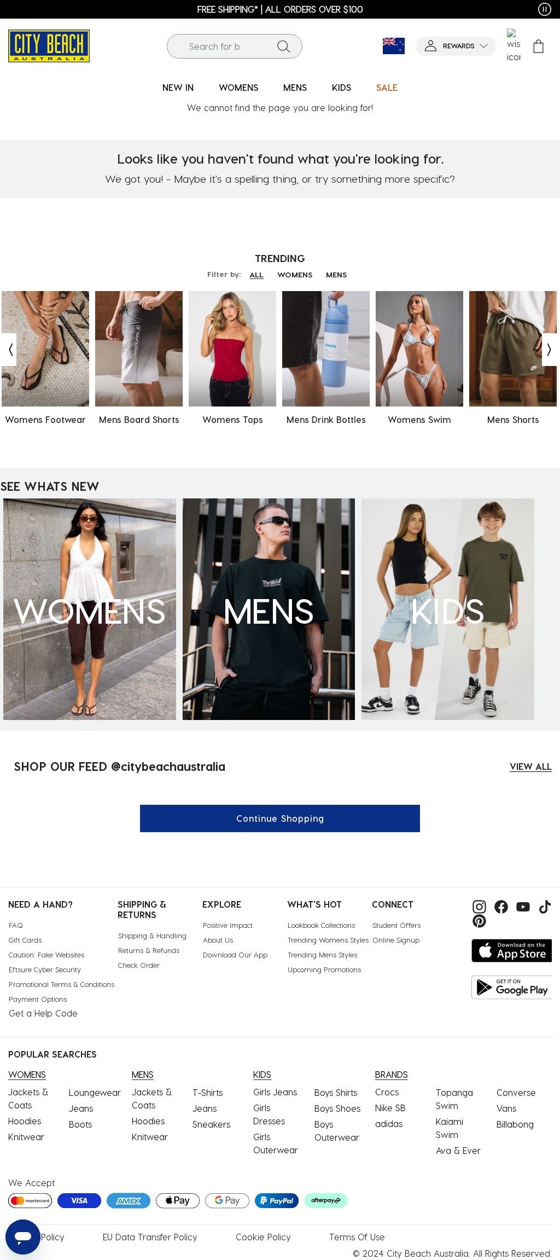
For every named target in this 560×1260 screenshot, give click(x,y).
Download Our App (235, 954)
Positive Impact (228, 925)
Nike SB (390, 1107)
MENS (336, 274)
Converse (516, 1092)
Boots (80, 1124)
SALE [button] (387, 87)
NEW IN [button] (178, 87)
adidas (388, 1123)
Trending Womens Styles (328, 940)
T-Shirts (207, 1092)
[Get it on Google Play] (512, 987)
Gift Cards (25, 940)
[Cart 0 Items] (538, 46)
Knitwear (26, 1136)
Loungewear (95, 1092)
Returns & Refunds (148, 950)
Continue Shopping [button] (280, 818)
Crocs (387, 1092)
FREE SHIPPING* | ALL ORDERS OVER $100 (280, 9)
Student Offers (396, 925)
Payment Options (38, 999)
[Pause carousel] (545, 9)
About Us (218, 940)
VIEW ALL (531, 766)
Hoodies (24, 1121)
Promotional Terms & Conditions (61, 984)
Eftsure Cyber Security (45, 969)
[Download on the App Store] (512, 950)
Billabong (515, 1124)
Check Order (139, 965)
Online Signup (395, 940)
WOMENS (294, 274)
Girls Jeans (275, 1092)
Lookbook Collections (321, 925)
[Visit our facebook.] (500, 905)
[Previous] (8, 349)
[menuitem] (178, 87)
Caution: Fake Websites (46, 954)
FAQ (16, 925)
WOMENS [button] (238, 87)
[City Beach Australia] (49, 44)
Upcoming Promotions (324, 969)
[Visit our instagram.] (478, 905)
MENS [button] (295, 87)
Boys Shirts (335, 1092)
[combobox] (235, 46)
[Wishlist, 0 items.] (514, 45)
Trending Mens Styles (322, 954)
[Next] (550, 349)
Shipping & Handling (152, 935)
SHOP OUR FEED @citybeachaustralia (119, 766)
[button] (456, 46)
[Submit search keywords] (283, 46)
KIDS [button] (341, 87)
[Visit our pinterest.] (476, 920)
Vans (506, 1108)
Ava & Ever (458, 1150)
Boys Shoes (337, 1108)
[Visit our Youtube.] (522, 905)
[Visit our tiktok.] (542, 905)
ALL (256, 274)
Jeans (81, 1108)
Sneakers (211, 1124)
